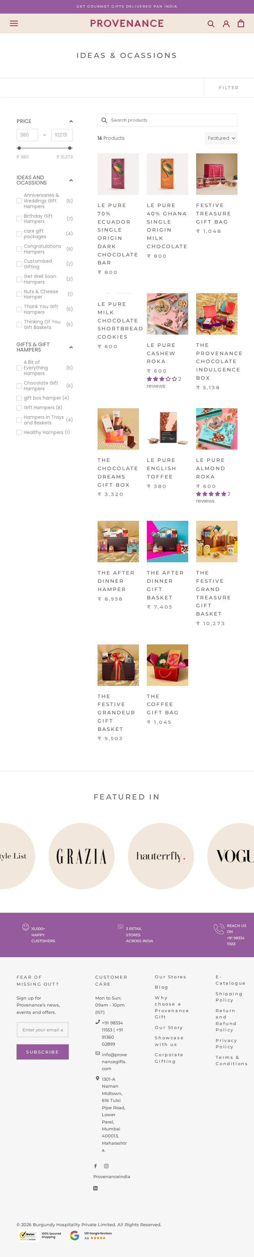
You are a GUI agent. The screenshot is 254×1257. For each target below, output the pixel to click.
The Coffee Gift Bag (163, 704)
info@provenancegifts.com (114, 1061)
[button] (221, 138)
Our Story (169, 1027)
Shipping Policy (229, 997)
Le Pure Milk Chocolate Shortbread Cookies (121, 320)
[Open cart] (241, 23)
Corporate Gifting (169, 1058)
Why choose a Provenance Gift (172, 1007)
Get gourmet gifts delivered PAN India (127, 6)
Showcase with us (169, 1041)
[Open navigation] (14, 23)
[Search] (211, 23)
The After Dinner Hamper (116, 581)
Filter (229, 87)
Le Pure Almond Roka (211, 468)
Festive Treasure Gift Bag (214, 213)
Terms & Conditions (232, 1060)
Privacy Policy (226, 1044)
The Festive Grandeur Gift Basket (117, 712)
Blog (161, 987)
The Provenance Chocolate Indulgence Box (219, 361)
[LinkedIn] (95, 1187)
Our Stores (171, 976)
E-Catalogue (231, 980)
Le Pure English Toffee (162, 468)
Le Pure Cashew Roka (161, 353)
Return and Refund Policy (226, 1020)
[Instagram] (106, 1165)
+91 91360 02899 (112, 1037)
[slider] (19, 148)
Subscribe (42, 1052)
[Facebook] (95, 1165)
